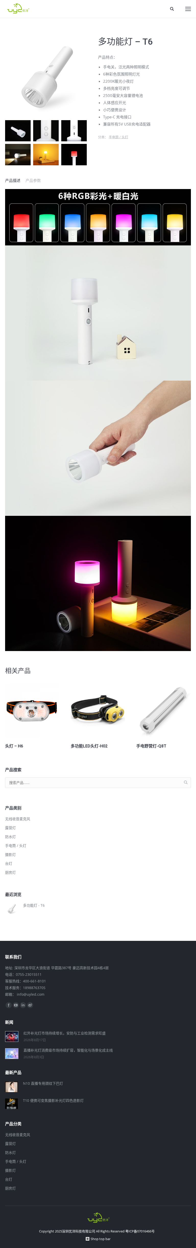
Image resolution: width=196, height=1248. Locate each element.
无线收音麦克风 (17, 818)
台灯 (8, 863)
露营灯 (10, 827)
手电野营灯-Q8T (151, 746)
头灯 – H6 (14, 746)
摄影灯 (10, 854)
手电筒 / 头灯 (118, 137)
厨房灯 (10, 872)
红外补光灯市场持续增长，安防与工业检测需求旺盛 (64, 1033)
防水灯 (10, 836)
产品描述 (12, 180)
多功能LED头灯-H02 (89, 746)
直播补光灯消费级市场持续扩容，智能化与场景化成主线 (68, 1050)
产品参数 (33, 180)
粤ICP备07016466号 (140, 1231)
